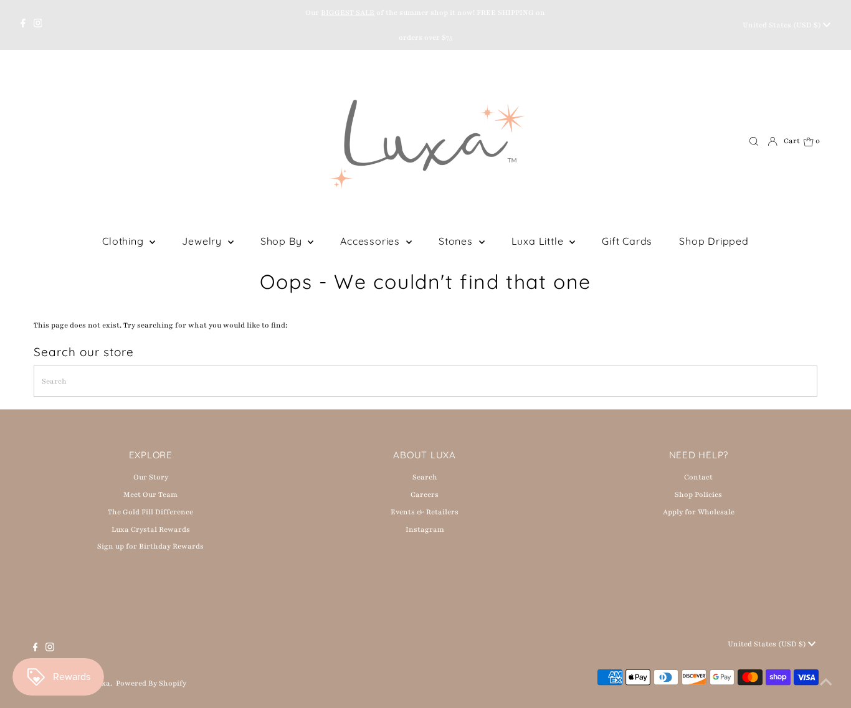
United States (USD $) (783, 25)
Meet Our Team (150, 494)
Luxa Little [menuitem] (539, 241)
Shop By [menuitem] (282, 241)
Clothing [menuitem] (124, 241)
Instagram (425, 529)
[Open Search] (754, 141)
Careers (425, 494)
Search (424, 477)
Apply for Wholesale (699, 512)
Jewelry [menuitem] (203, 241)
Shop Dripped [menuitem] (714, 241)
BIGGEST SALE (347, 12)
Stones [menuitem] (457, 241)
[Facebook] (23, 25)
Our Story (150, 477)
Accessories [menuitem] (371, 241)
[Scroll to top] (826, 683)
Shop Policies (698, 494)
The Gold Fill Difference (150, 512)
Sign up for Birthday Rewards (150, 546)
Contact (698, 477)
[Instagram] (38, 25)
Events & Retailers (425, 512)
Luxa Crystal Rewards (151, 529)
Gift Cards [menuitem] (627, 241)
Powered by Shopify (151, 683)
